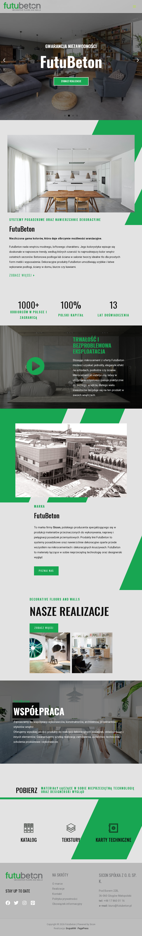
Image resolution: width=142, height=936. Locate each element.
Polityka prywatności (64, 899)
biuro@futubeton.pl (120, 905)
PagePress (83, 928)
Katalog (29, 839)
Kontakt (57, 894)
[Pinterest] (33, 903)
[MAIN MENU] (134, 6)
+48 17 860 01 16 (114, 900)
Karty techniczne (113, 839)
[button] (65, 116)
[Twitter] (16, 903)
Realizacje (58, 888)
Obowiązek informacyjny (67, 904)
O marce (57, 883)
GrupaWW (71, 928)
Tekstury (71, 839)
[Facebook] (8, 903)
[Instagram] (24, 903)
